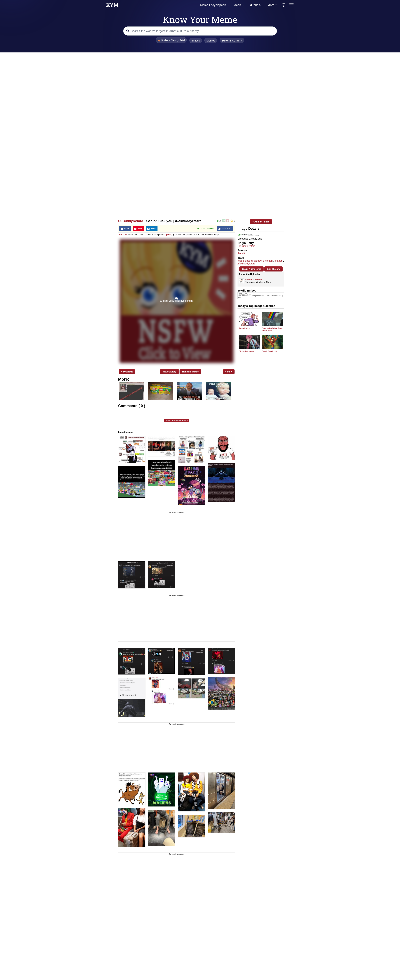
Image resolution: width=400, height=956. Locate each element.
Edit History (273, 269)
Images (195, 40)
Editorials (254, 5)
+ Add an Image (260, 221)
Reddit (241, 253)
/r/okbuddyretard (246, 263)
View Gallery (169, 371)
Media (237, 5)
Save (139, 229)
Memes (210, 40)
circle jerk (268, 260)
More (271, 5)
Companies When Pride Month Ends (272, 329)
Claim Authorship (251, 269)
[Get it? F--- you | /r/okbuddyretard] (176, 301)
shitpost (279, 260)
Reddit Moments (253, 279)
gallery (168, 234)
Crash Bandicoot (269, 351)
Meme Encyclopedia (213, 5)
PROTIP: (123, 234)
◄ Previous (126, 371)
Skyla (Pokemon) (246, 351)
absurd (249, 260)
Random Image (190, 371)
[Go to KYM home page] (112, 5)
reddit (241, 260)
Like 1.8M (226, 229)
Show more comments (176, 420)
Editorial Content (232, 40)
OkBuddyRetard (130, 221)
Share (126, 229)
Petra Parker (244, 328)
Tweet (153, 229)
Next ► (229, 371)
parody (257, 260)
